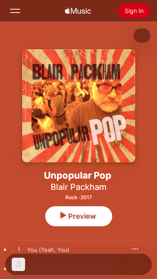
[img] (78, 11)
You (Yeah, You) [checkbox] (48, 249)
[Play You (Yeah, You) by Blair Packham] (18, 249)
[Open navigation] (15, 11)
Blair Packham (78, 187)
